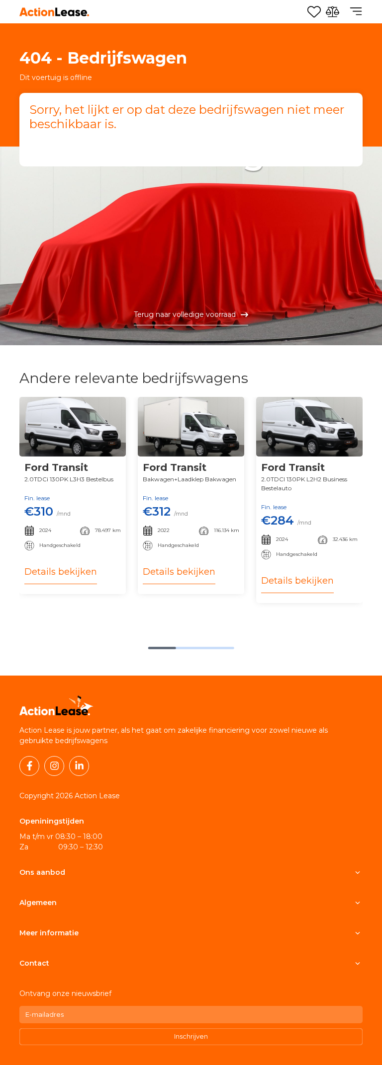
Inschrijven (191, 1036)
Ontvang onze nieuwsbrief (65, 993)
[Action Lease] (54, 12)
